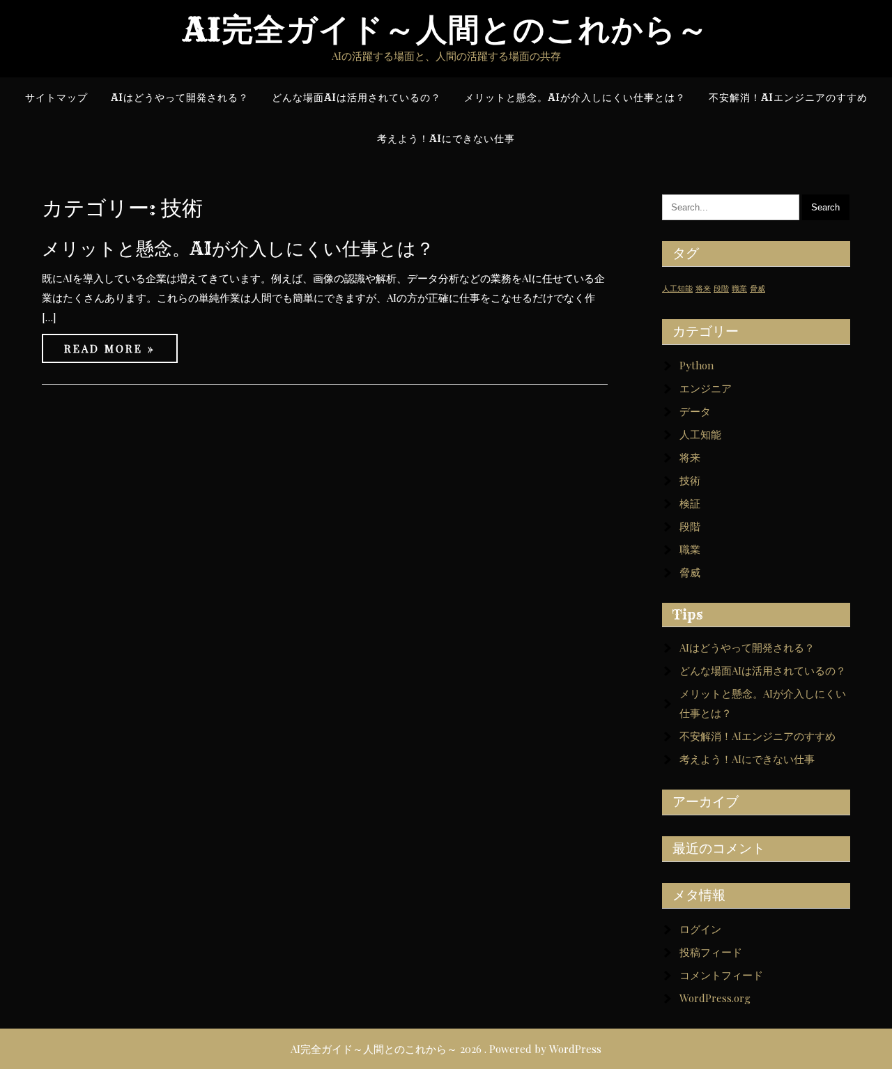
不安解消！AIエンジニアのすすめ (757, 736)
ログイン (700, 929)
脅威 (757, 288)
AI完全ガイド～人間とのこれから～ (446, 29)
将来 (703, 288)
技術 (689, 480)
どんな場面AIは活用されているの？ (762, 670)
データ (695, 411)
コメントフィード (721, 975)
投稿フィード (710, 952)
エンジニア (705, 388)
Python (696, 365)
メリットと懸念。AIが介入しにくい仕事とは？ (238, 248)
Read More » (109, 348)
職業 (739, 288)
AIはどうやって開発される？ (747, 647)
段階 (721, 288)
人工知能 (677, 288)
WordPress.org (715, 998)
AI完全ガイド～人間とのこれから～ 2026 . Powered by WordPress (446, 1049)
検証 (689, 503)
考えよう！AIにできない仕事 (747, 759)
